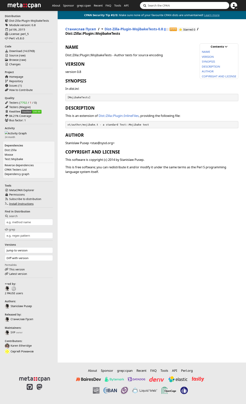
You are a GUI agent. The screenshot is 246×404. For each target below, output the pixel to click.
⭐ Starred (187, 29)
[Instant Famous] (124, 390)
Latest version (18, 274)
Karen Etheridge (21, 345)
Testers (13, 102)
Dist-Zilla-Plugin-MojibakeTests (29, 20)
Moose (9, 154)
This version (17, 269)
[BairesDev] (88, 379)
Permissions (17, 194)
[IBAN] (110, 390)
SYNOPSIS (208, 61)
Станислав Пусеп (22, 319)
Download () (22, 51)
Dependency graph (17, 174)
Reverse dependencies (19, 165)
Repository (16, 81)
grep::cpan (84, 5)
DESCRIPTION (211, 66)
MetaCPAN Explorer (21, 190)
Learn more (211, 15)
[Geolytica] (96, 390)
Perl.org (187, 370)
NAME (206, 52)
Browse (14, 60)
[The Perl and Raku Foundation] (184, 390)
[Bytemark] (114, 379)
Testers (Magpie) (20, 107)
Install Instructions (21, 204)
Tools (117, 5)
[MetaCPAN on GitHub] (30, 391)
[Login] (233, 5)
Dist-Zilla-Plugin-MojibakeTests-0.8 (134, 29)
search (13, 216)
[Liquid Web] (144, 390)
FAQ (108, 5)
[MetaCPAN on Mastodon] (43, 391)
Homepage (16, 76)
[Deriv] (156, 379)
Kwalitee (14, 111)
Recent (98, 5)
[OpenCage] (168, 390)
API (126, 5)
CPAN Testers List (16, 169)
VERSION (208, 57)
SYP (13, 332)
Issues (13, 85)
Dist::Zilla (11, 150)
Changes (15, 64)
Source (13, 55)
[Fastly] (198, 379)
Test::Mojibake (14, 159)
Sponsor (68, 5)
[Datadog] (136, 379)
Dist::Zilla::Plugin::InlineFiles (119, 115)
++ (173, 29)
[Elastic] (177, 379)
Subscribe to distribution (25, 199)
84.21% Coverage (20, 116)
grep (12, 229)
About (56, 5)
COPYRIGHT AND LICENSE (219, 76)
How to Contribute (21, 90)
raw (22, 55)
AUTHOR (208, 71)
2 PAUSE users (14, 293)
